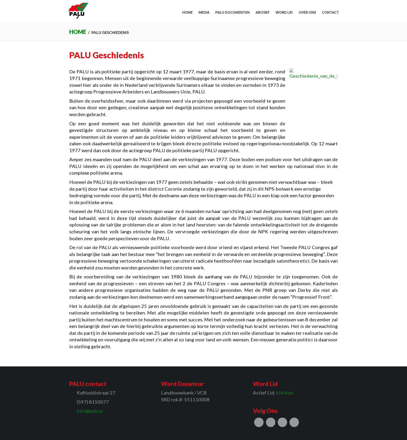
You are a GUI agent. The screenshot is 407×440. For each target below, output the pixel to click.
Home (77, 31)
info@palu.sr (90, 411)
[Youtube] (294, 422)
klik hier (284, 392)
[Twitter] (270, 422)
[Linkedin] (282, 422)
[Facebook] (259, 422)
